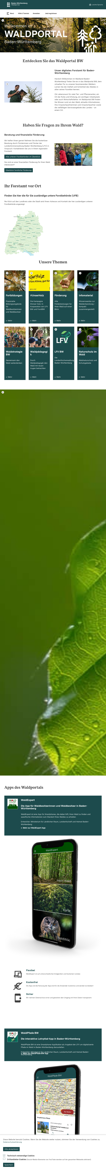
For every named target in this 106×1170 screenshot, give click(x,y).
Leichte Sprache (97, 4)
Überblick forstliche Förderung (18, 170)
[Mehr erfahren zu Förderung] (63, 309)
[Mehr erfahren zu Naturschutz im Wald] (88, 365)
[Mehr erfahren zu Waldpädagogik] (39, 365)
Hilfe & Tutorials (23, 13)
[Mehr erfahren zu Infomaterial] (88, 309)
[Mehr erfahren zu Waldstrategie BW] (15, 365)
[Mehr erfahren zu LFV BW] (63, 365)
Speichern (8, 1165)
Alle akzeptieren (11, 1149)
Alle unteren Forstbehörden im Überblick (23, 157)
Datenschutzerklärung (12, 1142)
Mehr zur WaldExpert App (34, 828)
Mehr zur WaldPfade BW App (35, 1053)
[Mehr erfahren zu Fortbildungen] (15, 309)
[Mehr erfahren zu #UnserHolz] (39, 309)
